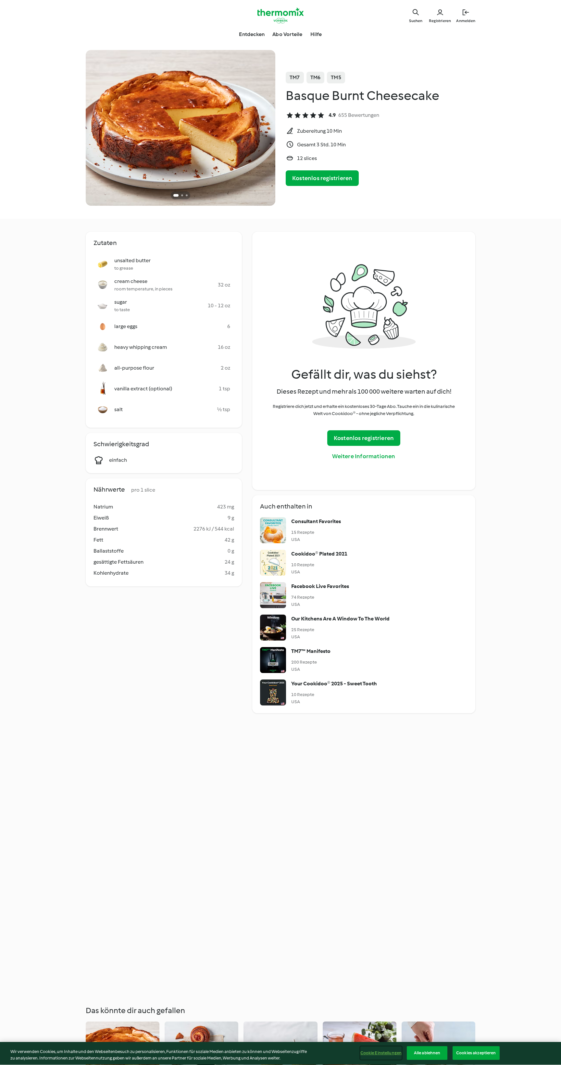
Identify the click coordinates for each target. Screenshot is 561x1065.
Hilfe (316, 34)
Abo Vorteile (287, 34)
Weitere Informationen (363, 456)
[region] (280, 1053)
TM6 (315, 77)
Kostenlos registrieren (322, 178)
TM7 (295, 77)
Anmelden (465, 20)
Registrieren (440, 20)
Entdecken (252, 34)
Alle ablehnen (427, 1052)
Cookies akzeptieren (476, 1052)
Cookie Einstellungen (381, 1052)
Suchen (415, 20)
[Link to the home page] (280, 15)
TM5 (336, 77)
